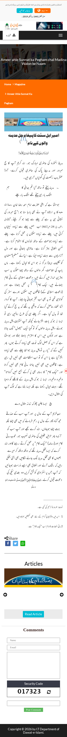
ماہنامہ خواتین (24, 10)
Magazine (20, 84)
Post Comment (33, 710)
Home (7, 84)
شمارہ (8, 35)
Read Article (33, 614)
